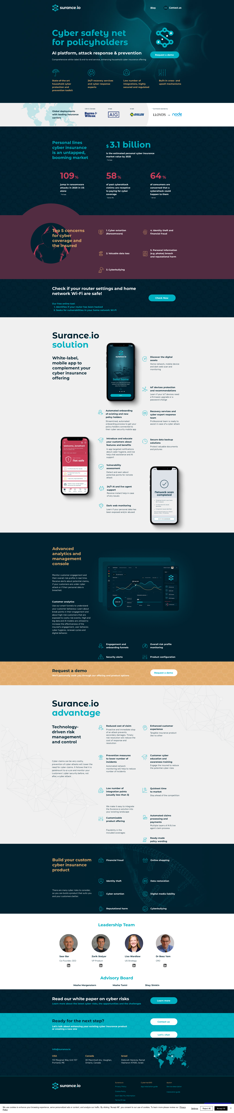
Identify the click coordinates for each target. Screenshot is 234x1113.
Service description (174, 1086)
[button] (166, 8)
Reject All (207, 1108)
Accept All (221, 1108)
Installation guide (173, 1092)
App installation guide (149, 1086)
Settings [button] (194, 1108)
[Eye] (68, 965)
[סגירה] (230, 1108)
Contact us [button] (175, 7)
